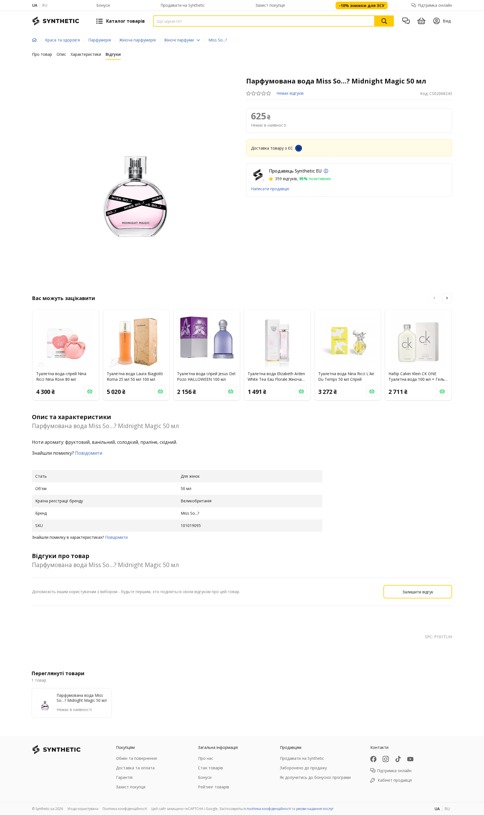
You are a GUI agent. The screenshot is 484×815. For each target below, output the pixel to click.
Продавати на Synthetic (182, 5)
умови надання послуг (315, 808)
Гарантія (124, 777)
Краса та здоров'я (62, 40)
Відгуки (113, 54)
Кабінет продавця (395, 780)
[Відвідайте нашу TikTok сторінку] (398, 759)
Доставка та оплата (135, 767)
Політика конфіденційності (125, 808)
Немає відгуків (290, 93)
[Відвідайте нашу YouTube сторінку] (410, 759)
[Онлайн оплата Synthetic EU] (326, 171)
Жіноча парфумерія (137, 40)
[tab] (42, 55)
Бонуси (103, 5)
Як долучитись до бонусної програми (315, 777)
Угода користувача (82, 808)
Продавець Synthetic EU (295, 171)
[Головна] (34, 40)
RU (44, 5)
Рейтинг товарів (213, 787)
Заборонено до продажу (303, 767)
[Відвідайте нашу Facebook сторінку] (373, 759)
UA (34, 5)
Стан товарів (210, 767)
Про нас (205, 758)
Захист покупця (270, 5)
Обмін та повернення (136, 758)
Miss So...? (217, 40)
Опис (61, 54)
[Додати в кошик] (90, 391)
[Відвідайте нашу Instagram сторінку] (386, 759)
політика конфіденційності (269, 808)
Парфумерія (99, 40)
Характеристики (86, 54)
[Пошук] (384, 21)
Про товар (42, 54)
